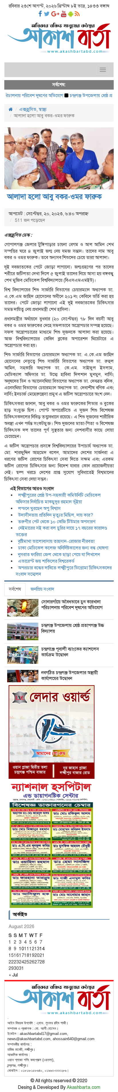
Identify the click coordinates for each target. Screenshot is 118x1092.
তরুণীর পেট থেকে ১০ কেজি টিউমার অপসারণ (56, 522)
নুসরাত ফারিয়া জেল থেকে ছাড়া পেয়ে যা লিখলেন (59, 555)
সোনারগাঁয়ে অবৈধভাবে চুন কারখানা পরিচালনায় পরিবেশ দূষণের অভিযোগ (72, 605)
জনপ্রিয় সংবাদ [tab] (42, 589)
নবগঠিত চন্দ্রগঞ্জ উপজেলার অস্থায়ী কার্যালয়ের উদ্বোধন (69, 675)
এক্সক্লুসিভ (27, 109)
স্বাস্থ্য (43, 109)
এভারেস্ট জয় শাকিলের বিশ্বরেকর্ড (46, 561)
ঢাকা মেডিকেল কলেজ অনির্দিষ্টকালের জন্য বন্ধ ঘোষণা (63, 548)
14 (42, 949)
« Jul (13, 975)
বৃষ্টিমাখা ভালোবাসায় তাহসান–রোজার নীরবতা (56, 541)
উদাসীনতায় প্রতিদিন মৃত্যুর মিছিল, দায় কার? (55, 515)
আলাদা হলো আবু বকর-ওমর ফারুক (54, 196)
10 (21, 949)
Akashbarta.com (83, 1087)
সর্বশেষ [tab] (15, 589)
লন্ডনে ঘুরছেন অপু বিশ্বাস (39, 508)
